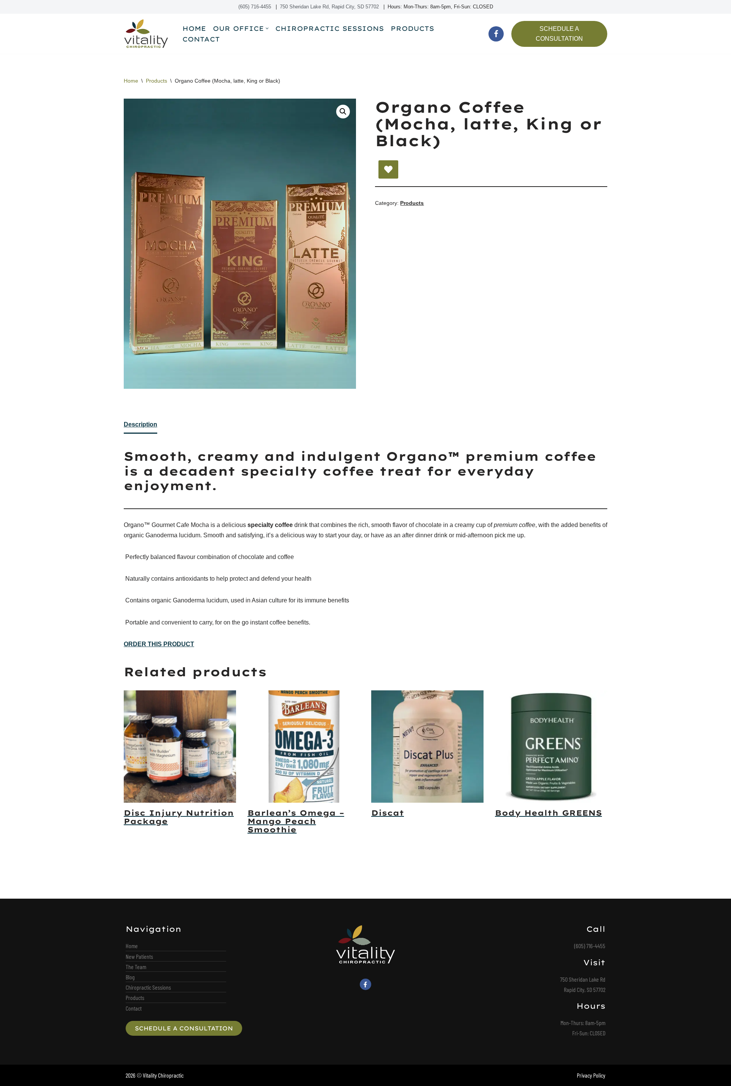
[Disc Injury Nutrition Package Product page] (180, 746)
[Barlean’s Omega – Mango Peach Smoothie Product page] (303, 746)
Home (194, 28)
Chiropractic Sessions (329, 28)
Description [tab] (140, 424)
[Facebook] (496, 34)
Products (412, 28)
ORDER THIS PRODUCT (159, 644)
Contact (201, 39)
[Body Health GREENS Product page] (551, 746)
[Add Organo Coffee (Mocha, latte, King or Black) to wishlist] (388, 169)
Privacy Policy (591, 1075)
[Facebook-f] (365, 984)
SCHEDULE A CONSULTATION (559, 34)
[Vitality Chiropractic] (146, 34)
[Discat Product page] (427, 746)
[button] (267, 28)
